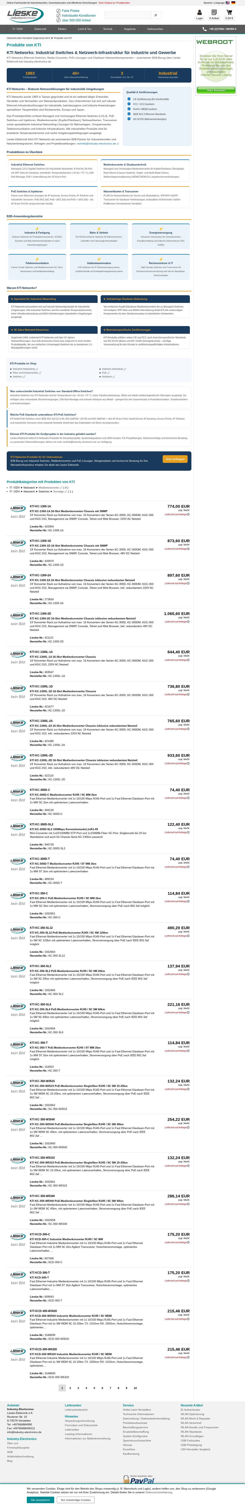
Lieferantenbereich (76, 1409)
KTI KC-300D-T (40, 858)
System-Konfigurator (135, 1436)
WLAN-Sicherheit (191, 1422)
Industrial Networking (24, 369)
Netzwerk (107, 376)
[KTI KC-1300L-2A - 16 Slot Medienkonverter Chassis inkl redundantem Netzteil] (18, 733)
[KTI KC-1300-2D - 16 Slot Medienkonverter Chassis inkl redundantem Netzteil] (18, 626)
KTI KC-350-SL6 (40, 1004)
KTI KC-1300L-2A (41, 720)
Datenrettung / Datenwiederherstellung (146, 1418)
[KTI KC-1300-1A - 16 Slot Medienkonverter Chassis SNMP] (18, 518)
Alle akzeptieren (40, 1499)
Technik (107, 28)
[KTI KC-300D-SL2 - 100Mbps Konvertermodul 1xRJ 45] (18, 836)
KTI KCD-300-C (40, 1234)
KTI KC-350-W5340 (42, 1196)
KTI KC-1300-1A (40, 506)
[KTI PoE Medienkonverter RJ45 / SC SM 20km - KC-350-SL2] (18, 978)
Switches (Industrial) (112, 369)
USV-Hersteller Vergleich (195, 1449)
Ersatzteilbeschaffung (136, 1431)
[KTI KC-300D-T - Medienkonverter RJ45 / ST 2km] (18, 871)
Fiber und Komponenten (25, 372)
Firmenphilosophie (18, 1447)
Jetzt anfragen (175, 459)
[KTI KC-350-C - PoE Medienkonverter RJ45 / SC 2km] (18, 905)
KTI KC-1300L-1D (41, 686)
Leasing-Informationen (78, 1434)
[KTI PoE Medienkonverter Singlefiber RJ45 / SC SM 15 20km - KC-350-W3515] (18, 1093)
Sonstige (58, 491)
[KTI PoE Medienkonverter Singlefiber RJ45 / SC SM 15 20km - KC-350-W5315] (18, 1170)
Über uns (12, 1443)
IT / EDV (18, 28)
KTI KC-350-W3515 (42, 1081)
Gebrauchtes (155, 28)
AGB (10, 1452)
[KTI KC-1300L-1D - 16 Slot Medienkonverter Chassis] (18, 698)
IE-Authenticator (190, 1409)
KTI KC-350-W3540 (42, 1119)
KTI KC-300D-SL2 (41, 824)
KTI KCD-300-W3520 (43, 1311)
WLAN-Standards (191, 1431)
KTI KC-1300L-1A (41, 651)
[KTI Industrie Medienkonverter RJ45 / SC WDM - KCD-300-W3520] (18, 1323)
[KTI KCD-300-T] (18, 1285)
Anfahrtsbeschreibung (20, 1456)
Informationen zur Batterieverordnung (87, 1438)
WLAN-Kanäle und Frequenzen (200, 1427)
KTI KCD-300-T (40, 1272)
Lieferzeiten (72, 1429)
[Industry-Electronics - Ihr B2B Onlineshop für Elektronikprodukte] (51, 15)
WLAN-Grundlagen (192, 1436)
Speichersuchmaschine (137, 1440)
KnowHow (129, 1449)
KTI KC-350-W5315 (42, 1157)
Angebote (130, 28)
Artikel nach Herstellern (137, 1409)
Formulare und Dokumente (81, 1425)
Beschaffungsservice (135, 1427)
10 (135, 1388)
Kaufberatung (131, 1453)
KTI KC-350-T (39, 1042)
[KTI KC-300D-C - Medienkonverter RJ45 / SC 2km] (18, 802)
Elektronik (40, 28)
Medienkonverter (49, 487)
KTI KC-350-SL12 (41, 927)
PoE (104, 372)
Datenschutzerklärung (158, 1492)
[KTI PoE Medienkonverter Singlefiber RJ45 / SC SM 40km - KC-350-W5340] (18, 1208)
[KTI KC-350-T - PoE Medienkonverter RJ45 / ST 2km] (18, 1055)
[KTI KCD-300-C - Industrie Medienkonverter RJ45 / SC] (18, 1246)
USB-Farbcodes (190, 1440)
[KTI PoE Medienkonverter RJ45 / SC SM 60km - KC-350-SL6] (18, 1016)
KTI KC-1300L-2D (41, 755)
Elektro (62, 28)
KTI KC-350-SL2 (40, 966)
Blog (9, 1460)
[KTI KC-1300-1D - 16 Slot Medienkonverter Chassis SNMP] (18, 553)
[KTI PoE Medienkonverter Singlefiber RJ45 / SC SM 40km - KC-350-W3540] (18, 1131)
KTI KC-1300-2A (40, 575)
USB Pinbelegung (191, 1444)
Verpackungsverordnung (80, 1420)
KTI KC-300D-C (40, 789)
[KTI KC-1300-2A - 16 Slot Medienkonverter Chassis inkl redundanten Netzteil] (18, 587)
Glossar (127, 1444)
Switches (17, 376)
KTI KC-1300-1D (40, 540)
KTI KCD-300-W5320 (43, 1349)
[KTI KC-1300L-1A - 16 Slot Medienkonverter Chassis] (18, 664)
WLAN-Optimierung (192, 1414)
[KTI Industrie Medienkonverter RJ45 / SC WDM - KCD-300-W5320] (18, 1361)
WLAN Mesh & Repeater (195, 1418)
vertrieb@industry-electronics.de (96, 143)
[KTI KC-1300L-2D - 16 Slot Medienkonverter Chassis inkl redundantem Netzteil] (18, 767)
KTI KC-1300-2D (40, 613)
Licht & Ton (84, 28)
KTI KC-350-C (39, 893)
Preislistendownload (135, 1422)
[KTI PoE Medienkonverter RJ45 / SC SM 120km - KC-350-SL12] (18, 940)
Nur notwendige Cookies (76, 1499)
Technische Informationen (138, 1414)
